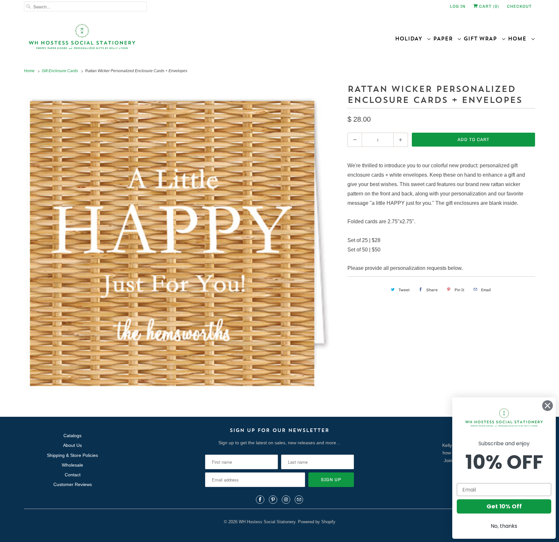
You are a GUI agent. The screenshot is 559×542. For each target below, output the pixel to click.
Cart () (488, 6)
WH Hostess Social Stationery (267, 521)
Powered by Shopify (316, 521)
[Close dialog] (547, 405)
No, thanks (504, 526)
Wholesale (72, 465)
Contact (73, 474)
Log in (458, 6)
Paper (445, 38)
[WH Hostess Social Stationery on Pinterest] (273, 499)
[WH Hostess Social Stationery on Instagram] (286, 499)
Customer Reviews (72, 484)
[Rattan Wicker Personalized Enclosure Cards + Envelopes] (182, 240)
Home (519, 38)
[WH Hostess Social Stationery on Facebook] (260, 499)
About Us (72, 445)
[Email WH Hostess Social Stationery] (299, 499)
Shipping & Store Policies (72, 455)
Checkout (519, 6)
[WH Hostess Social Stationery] (150, 39)
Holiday (411, 38)
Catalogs (72, 435)
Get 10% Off (504, 506)
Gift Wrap (482, 38)
